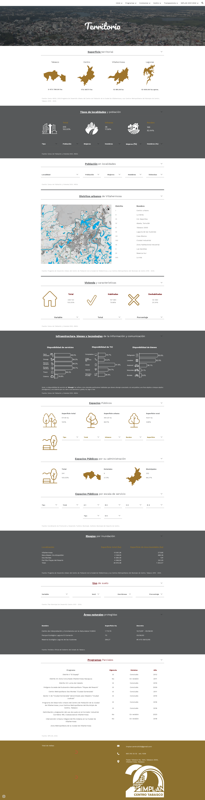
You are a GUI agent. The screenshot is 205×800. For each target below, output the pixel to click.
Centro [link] (156, 3)
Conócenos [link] (143, 3)
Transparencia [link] (170, 3)
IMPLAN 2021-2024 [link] (188, 3)
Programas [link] (129, 3)
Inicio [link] (118, 3)
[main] (102, 26)
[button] (202, 3)
